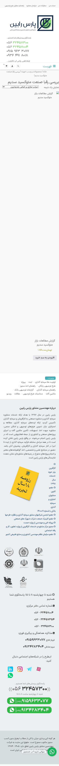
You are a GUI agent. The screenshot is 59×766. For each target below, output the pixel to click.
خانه (45, 72)
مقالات (17, 394)
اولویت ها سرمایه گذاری (45, 382)
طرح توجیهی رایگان (47, 386)
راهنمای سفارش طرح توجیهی (14, 5)
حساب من (52, 5)
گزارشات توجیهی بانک (24, 390)
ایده (30, 382)
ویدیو (9, 394)
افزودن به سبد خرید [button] (44, 357)
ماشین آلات (51, 394)
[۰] (6, 66)
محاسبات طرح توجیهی (33, 394)
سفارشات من (42, 5)
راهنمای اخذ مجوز (28, 386)
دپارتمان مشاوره (32, 5)
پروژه (23, 382)
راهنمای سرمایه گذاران (46, 390)
